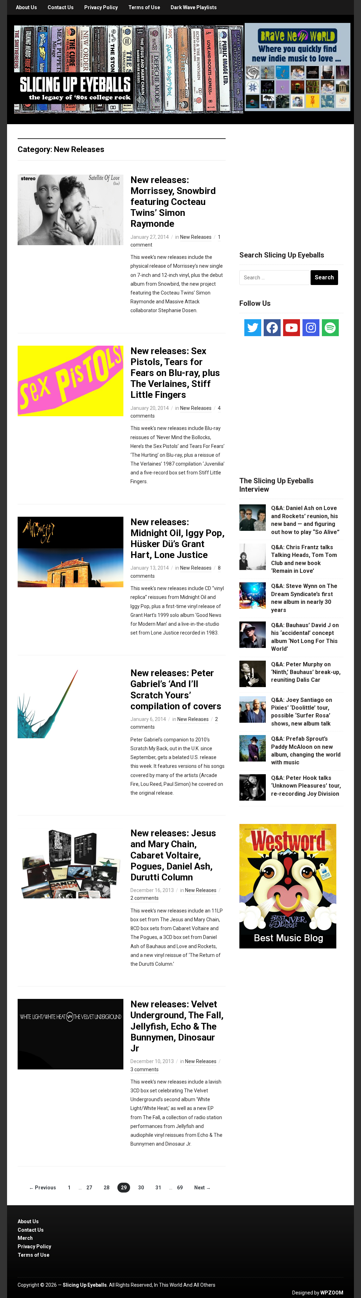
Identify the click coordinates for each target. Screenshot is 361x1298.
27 (89, 1187)
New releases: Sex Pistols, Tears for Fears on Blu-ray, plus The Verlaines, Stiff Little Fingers (175, 373)
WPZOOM (331, 1293)
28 (106, 1187)
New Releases (196, 237)
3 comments (144, 1069)
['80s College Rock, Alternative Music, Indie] (128, 69)
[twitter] (252, 327)
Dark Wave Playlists (194, 7)
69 (180, 1187)
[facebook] (272, 327)
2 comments (144, 898)
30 (141, 1187)
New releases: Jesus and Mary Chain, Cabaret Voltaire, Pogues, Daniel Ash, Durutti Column (173, 855)
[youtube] (291, 327)
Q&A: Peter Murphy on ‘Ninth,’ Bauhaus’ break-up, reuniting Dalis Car (306, 672)
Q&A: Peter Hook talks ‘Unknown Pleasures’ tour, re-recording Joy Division (306, 786)
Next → (202, 1187)
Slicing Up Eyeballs (85, 1285)
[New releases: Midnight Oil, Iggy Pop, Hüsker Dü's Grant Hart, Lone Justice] (70, 551)
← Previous (42, 1187)
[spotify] (330, 327)
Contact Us (61, 7)
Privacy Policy (101, 7)
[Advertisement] (292, 179)
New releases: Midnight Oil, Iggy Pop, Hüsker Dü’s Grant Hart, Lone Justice (177, 538)
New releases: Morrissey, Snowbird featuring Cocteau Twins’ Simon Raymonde (173, 202)
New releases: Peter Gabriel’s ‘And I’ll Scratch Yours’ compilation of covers (175, 689)
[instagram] (310, 327)
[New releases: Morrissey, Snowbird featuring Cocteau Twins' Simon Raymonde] (70, 209)
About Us (26, 7)
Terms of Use (144, 7)
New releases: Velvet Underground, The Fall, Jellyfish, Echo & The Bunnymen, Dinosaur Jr (177, 1026)
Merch (25, 1238)
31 (158, 1187)
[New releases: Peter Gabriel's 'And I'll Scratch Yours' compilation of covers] (70, 702)
